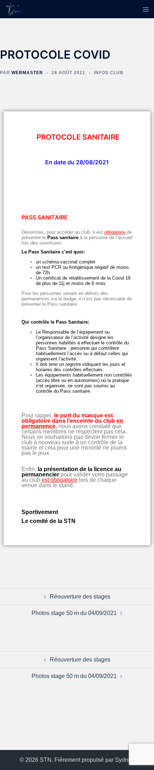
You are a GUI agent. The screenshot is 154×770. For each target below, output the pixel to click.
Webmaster (27, 72)
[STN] (14, 9)
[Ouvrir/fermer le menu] (146, 9)
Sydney (124, 760)
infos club (109, 72)
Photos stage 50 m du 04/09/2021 (74, 613)
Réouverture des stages (80, 597)
